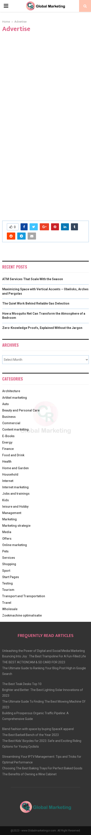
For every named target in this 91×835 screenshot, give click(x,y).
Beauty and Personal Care (21, 410)
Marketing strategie (16, 525)
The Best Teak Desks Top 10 (22, 684)
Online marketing (14, 545)
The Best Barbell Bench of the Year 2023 (30, 735)
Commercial (11, 423)
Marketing (9, 519)
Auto (5, 404)
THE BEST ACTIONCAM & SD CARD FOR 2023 (33, 662)
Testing (7, 583)
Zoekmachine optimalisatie (22, 615)
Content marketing (15, 429)
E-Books (8, 436)
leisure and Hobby (15, 506)
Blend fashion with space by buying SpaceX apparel (38, 729)
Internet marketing (15, 487)
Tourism (8, 590)
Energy (7, 442)
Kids (5, 500)
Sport (6, 570)
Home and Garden (15, 468)
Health (6, 461)
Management (11, 513)
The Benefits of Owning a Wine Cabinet (29, 774)
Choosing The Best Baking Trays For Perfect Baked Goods (42, 768)
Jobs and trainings (16, 493)
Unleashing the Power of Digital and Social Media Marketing (43, 651)
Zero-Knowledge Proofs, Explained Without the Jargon (42, 328)
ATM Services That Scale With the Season (32, 279)
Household (10, 474)
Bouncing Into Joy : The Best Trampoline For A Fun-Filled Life (44, 656)
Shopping (9, 564)
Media (6, 532)
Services (8, 557)
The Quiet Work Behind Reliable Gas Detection (35, 303)
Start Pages (10, 577)
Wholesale (9, 609)
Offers (6, 538)
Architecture (11, 391)
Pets (5, 551)
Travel (6, 602)
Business (9, 416)
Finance (8, 449)
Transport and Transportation (23, 596)
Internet (7, 481)
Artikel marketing (14, 397)
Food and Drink (13, 455)
